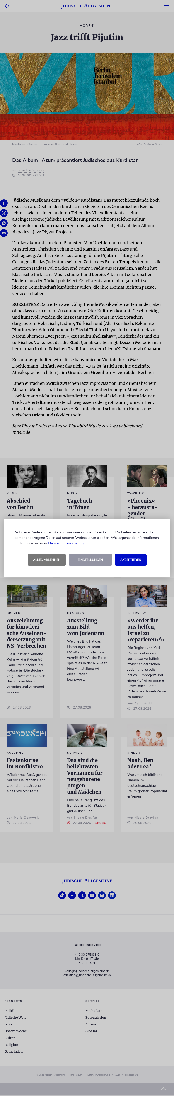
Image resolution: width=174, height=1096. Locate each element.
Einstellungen (90, 560)
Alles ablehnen (46, 560)
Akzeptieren (130, 560)
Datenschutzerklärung (66, 543)
